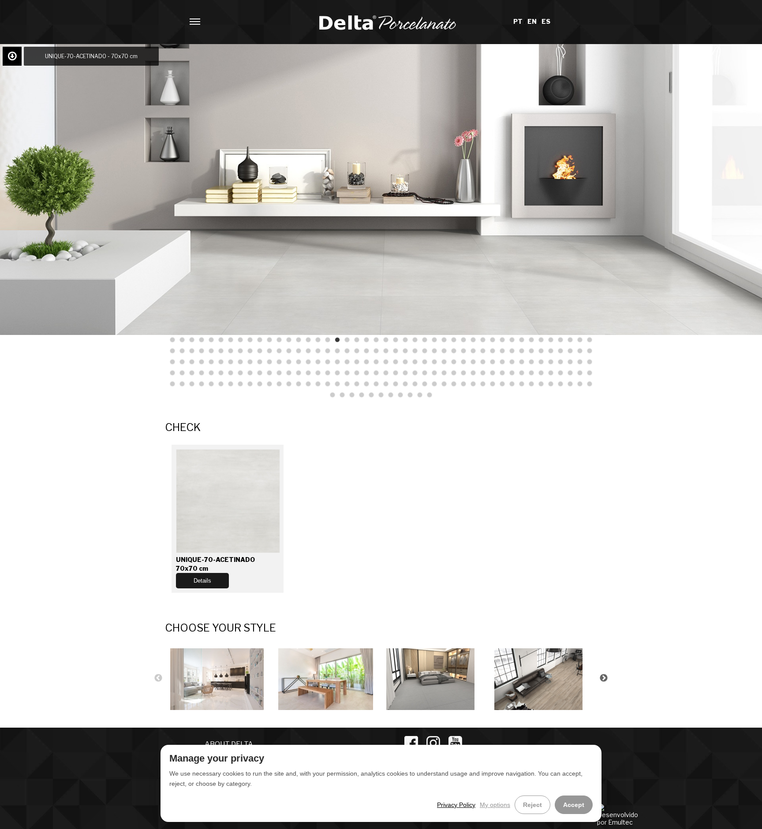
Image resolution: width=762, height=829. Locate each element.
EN (532, 21)
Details (202, 580)
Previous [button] (158, 678)
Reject (532, 804)
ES (546, 21)
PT (518, 21)
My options (495, 804)
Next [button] (603, 678)
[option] (219, 678)
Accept (573, 804)
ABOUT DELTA (229, 744)
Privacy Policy (456, 804)
